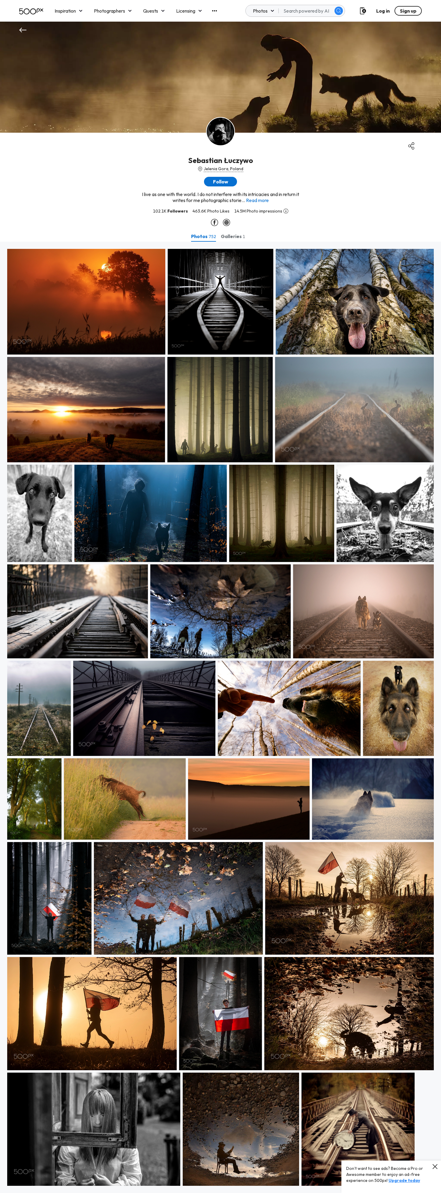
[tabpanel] (220, 717)
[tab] (203, 236)
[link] (86, 302)
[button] (339, 11)
